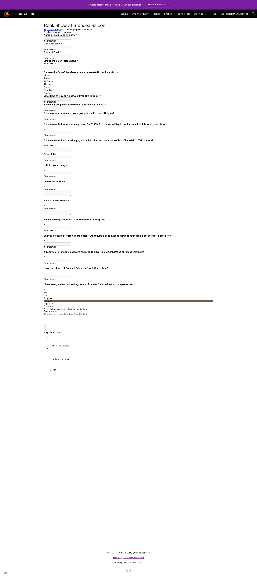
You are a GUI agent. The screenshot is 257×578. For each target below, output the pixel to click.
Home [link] (124, 13)
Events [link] (168, 13)
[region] (128, 5)
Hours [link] (214, 13)
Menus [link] (156, 13)
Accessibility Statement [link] (234, 13)
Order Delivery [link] (140, 13)
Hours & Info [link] (183, 13)
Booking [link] (198, 13)
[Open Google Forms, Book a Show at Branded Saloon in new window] (209, 25)
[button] (253, 13)
